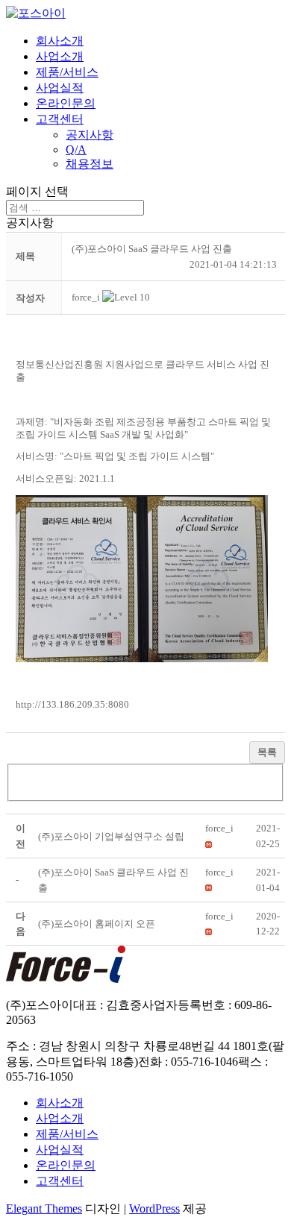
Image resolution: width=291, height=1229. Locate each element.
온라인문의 (66, 103)
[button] (86, 297)
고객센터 (60, 119)
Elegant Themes (44, 1208)
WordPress (154, 1208)
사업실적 (60, 87)
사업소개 (60, 56)
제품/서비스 (67, 72)
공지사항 (89, 134)
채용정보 (89, 163)
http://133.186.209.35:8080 (72, 704)
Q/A (76, 149)
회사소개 (60, 40)
